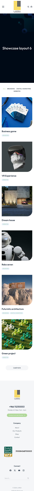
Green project (9, 353)
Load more (17, 368)
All (4, 89)
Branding (11, 89)
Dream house (8, 220)
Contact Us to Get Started (16, 415)
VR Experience (9, 175)
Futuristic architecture (13, 309)
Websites (17, 91)
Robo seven (7, 264)
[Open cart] (31, 7)
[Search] (28, 478)
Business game (9, 131)
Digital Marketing (24, 89)
